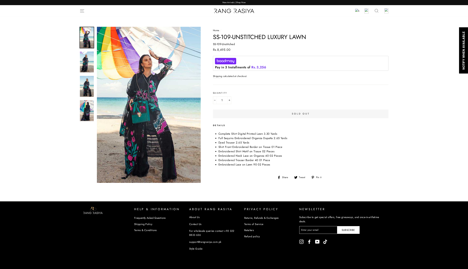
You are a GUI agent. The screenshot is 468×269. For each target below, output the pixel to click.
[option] (234, 2)
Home (216, 30)
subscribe (348, 230)
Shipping (217, 76)
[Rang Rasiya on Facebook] (309, 241)
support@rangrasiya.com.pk (205, 242)
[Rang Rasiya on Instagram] (301, 241)
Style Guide (195, 248)
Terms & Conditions (145, 230)
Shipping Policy (143, 224)
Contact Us (195, 224)
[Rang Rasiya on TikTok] (325, 241)
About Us (194, 217)
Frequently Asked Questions (150, 218)
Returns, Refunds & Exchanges (261, 218)
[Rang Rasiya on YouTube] (317, 241)
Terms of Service (253, 224)
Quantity (220, 92)
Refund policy (252, 236)
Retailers (249, 230)
